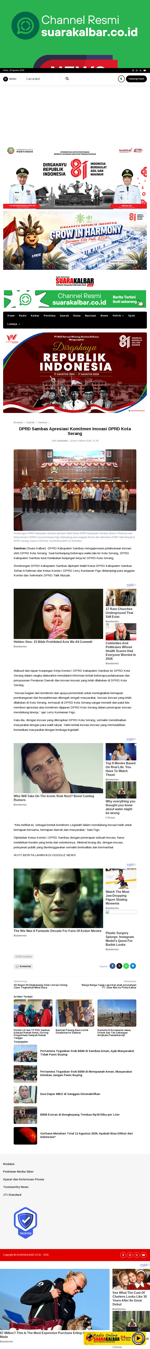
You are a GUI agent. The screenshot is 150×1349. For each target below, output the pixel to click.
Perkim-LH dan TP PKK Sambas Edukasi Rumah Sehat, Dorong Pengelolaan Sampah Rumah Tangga (32, 1034)
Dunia (76, 315)
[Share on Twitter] (119, 966)
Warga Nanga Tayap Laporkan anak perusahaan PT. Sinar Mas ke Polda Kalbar (109, 986)
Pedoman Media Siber (18, 1171)
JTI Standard (12, 1194)
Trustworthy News (15, 1187)
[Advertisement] (75, 114)
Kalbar (35, 315)
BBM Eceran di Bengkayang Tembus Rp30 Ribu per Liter (80, 1114)
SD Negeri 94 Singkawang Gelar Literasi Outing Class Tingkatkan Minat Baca (40, 986)
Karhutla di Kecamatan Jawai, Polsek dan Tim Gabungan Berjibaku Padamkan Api (114, 1033)
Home (10, 315)
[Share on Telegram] (133, 966)
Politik (117, 315)
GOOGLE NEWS (64, 855)
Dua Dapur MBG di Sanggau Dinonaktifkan (70, 1094)
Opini (131, 315)
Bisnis (104, 315)
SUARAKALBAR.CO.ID (28, 1254)
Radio (22, 315)
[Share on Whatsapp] (126, 966)
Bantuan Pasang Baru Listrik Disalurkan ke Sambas (72, 1031)
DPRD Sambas (24, 956)
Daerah (64, 315)
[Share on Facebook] (112, 966)
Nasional (90, 315)
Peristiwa (49, 315)
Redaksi (8, 1164)
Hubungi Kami (136, 78)
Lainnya (12, 324)
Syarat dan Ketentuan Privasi (23, 1179)
